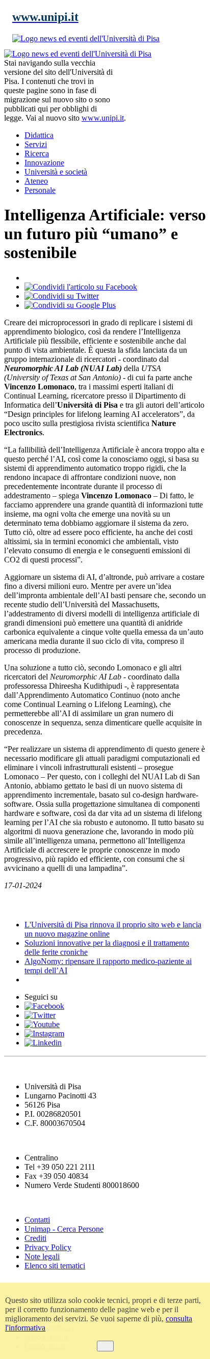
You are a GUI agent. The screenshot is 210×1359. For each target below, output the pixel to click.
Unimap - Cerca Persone (63, 1229)
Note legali (42, 1256)
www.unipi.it (103, 118)
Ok (105, 1346)
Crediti (35, 1238)
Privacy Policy (47, 1247)
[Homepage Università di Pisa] (160, 84)
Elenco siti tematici (54, 1265)
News (15, 904)
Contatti (37, 1219)
